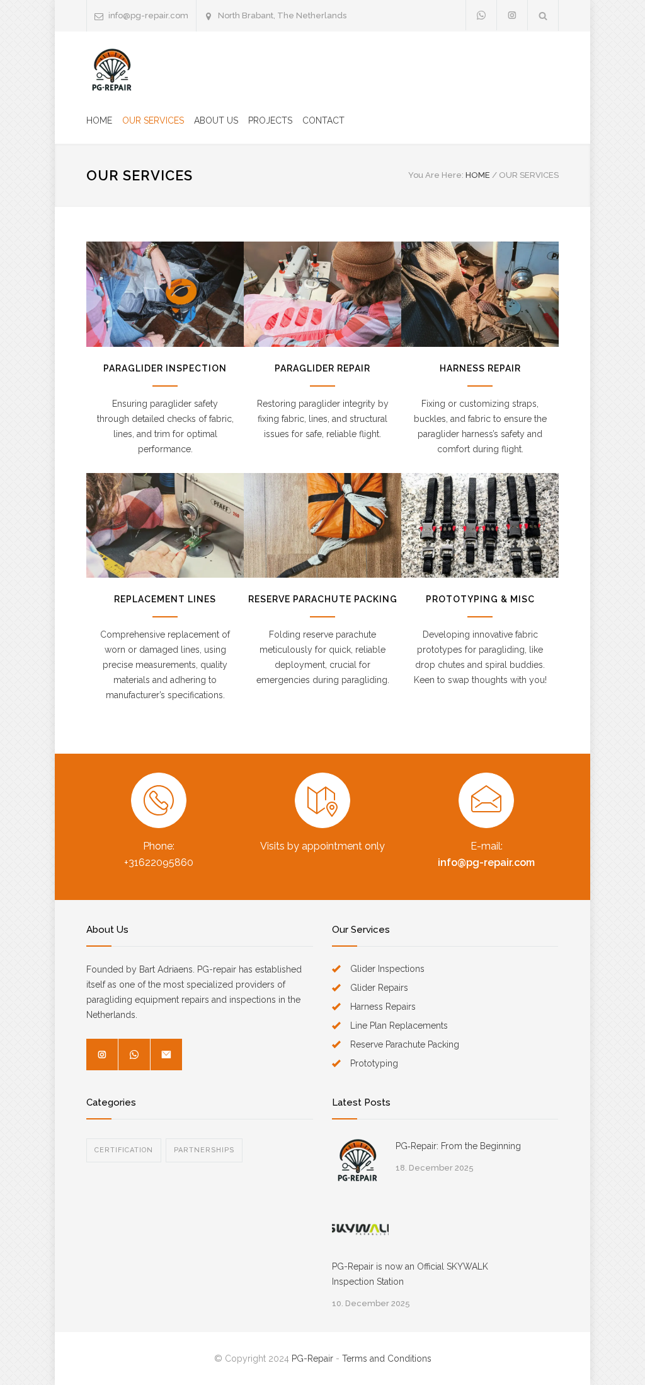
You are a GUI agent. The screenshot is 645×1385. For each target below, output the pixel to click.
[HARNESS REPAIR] (480, 294)
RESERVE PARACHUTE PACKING (322, 599)
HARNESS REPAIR (480, 368)
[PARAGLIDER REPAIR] (322, 294)
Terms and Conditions (386, 1358)
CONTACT (323, 120)
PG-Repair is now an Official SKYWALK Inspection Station (410, 1274)
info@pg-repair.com (148, 15)
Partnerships (204, 1150)
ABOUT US (216, 120)
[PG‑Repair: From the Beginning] (357, 1160)
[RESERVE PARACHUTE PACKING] (322, 525)
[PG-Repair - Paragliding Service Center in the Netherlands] (111, 70)
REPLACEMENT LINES (165, 599)
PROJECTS (270, 120)
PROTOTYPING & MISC (480, 599)
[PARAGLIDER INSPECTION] (165, 294)
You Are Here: (436, 175)
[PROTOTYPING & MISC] (480, 525)
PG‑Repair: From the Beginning (458, 1146)
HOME (99, 120)
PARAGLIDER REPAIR (322, 368)
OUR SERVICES (153, 120)
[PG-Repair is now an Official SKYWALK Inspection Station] (360, 1230)
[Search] (543, 15)
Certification (123, 1150)
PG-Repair (312, 1358)
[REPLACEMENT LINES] (165, 525)
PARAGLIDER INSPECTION (165, 368)
